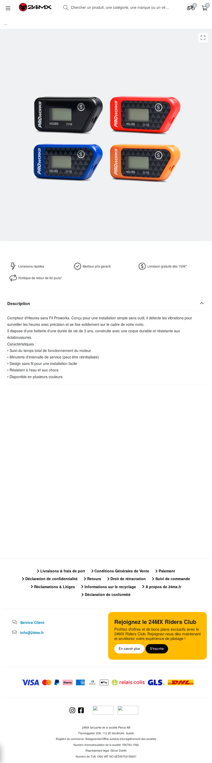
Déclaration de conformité (107, 594)
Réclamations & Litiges (54, 586)
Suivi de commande (172, 578)
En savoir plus (129, 648)
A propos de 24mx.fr (163, 586)
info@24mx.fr (32, 632)
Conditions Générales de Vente (121, 570)
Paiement (166, 570)
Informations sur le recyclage (110, 586)
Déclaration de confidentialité (51, 578)
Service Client (32, 622)
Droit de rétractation (127, 578)
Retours (93, 578)
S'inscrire (157, 648)
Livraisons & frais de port (62, 570)
